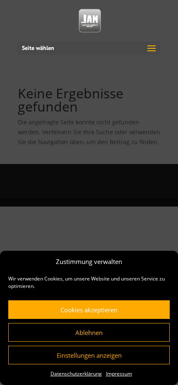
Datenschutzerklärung (76, 373)
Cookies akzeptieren (89, 310)
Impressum (119, 373)
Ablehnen (89, 332)
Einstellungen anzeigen (89, 355)
